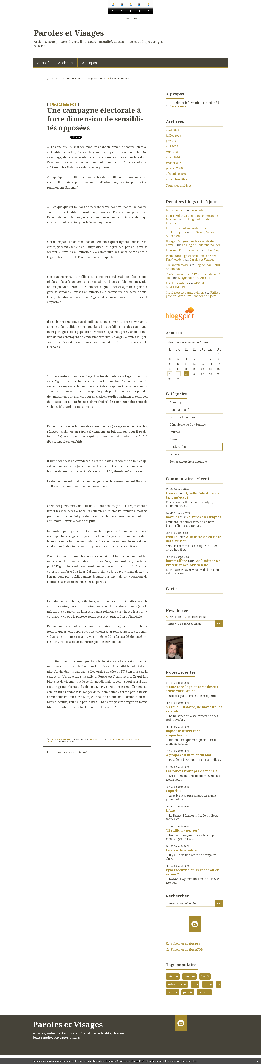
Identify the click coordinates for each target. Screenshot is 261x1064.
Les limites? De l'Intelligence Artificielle (193, 563)
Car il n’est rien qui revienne (185, 292)
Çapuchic (173, 791)
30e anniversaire (177, 265)
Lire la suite (178, 106)
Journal (94, 739)
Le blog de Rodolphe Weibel (201, 245)
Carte (171, 588)
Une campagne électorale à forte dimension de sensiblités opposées (95, 119)
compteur (130, 18)
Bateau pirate (179, 402)
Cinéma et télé (179, 410)
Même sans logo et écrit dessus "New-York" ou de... (192, 689)
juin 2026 (172, 141)
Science (175, 454)
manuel (172, 517)
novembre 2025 (176, 179)
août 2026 (172, 130)
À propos (89, 62)
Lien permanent (60, 739)
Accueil (43, 62)
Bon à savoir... (175, 210)
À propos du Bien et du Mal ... (190, 755)
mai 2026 (172, 146)
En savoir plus (189, 1061)
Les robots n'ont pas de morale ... (193, 771)
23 (169, 374)
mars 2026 (173, 157)
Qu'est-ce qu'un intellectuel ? (65, 78)
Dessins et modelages (184, 417)
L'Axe (170, 810)
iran (195, 984)
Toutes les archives (178, 185)
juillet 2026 (173, 136)
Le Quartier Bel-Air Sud (194, 278)
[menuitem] (43, 62)
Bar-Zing (213, 250)
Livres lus (179, 447)
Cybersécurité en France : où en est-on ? (192, 872)
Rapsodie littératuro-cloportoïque (184, 733)
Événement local (120, 78)
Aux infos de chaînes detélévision (193, 539)
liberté (205, 976)
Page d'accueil (96, 78)
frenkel (172, 493)
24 (178, 374)
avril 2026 (172, 152)
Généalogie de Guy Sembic (188, 424)
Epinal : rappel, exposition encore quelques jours (188, 230)
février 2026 (174, 163)
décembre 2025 (176, 174)
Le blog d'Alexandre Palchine (188, 221)
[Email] (195, 924)
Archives (65, 62)
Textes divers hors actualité (188, 461)
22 (218, 369)
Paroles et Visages (69, 32)
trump (207, 984)
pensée (188, 992)
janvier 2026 (174, 168)
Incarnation (198, 210)
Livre (173, 439)
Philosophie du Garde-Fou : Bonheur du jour (193, 294)
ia (218, 984)
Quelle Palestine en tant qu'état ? (192, 495)
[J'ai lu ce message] (257, 1061)
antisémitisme (177, 984)
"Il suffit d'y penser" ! (184, 830)
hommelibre (176, 561)
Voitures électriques (203, 517)
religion (204, 992)
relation (172, 976)
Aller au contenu (13, 23)
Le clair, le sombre (181, 850)
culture (172, 992)
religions (189, 976)
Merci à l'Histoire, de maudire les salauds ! (194, 709)
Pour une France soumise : (184, 250)
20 (202, 369)
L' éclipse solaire (177, 283)
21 (210, 369)
